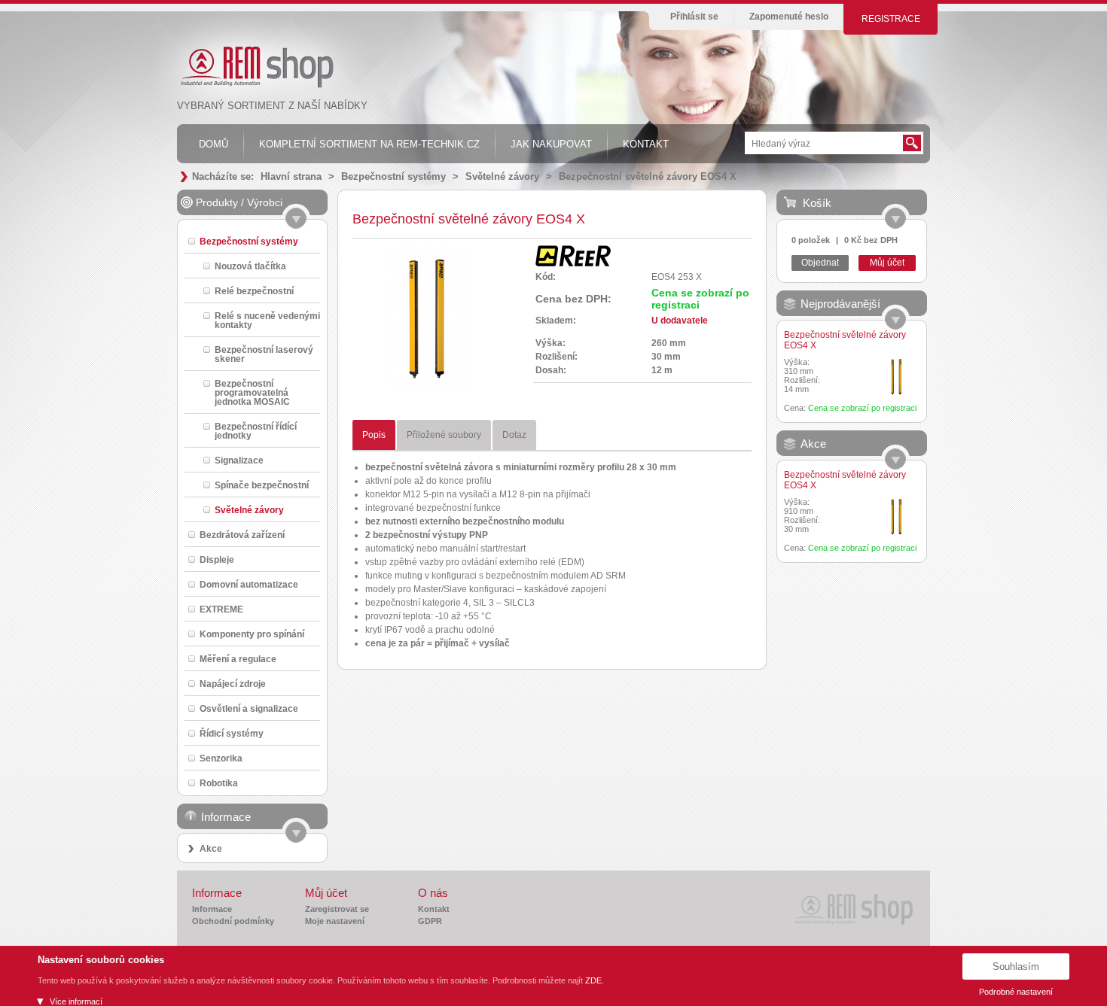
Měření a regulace (238, 659)
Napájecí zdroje (233, 683)
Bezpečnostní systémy (393, 176)
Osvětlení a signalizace (249, 708)
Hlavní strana (291, 176)
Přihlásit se (694, 16)
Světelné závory (502, 176)
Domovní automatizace (249, 584)
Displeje (217, 559)
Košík (817, 202)
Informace (212, 908)
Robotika (219, 783)
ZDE (593, 980)
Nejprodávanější (840, 303)
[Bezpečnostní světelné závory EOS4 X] (428, 391)
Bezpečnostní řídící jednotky (256, 430)
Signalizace (239, 460)
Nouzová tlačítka (250, 266)
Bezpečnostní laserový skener (264, 354)
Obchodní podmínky (233, 920)
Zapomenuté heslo (788, 16)
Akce (211, 848)
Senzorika (221, 758)
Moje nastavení (334, 920)
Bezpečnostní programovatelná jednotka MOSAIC (252, 392)
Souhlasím (1016, 966)
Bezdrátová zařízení (242, 534)
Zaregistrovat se (337, 908)
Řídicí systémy (232, 733)
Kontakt (434, 908)
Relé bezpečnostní (254, 291)
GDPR (430, 920)
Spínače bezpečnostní (262, 485)
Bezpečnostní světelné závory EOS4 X (647, 176)
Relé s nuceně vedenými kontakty (267, 320)
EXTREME (221, 609)
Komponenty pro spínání (252, 634)
